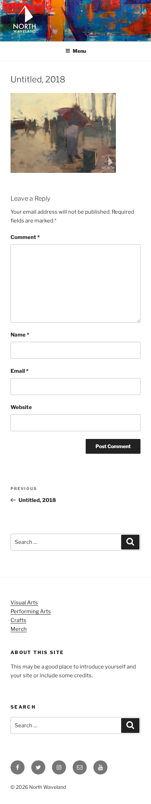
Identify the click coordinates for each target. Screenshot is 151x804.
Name (20, 335)
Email (19, 371)
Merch (19, 629)
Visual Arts (24, 602)
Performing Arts (31, 611)
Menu (79, 51)
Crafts (18, 620)
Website (21, 407)
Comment (25, 237)
